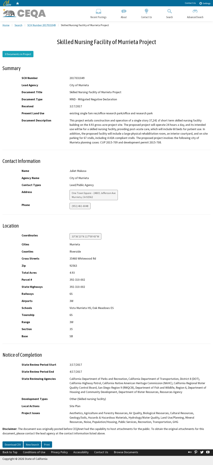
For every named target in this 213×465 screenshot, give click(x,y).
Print (47, 444)
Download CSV (13, 444)
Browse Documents (126, 452)
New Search (32, 444)
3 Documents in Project (18, 54)
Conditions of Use (34, 452)
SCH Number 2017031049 (41, 25)
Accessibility (81, 452)
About (124, 17)
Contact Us (190, 2)
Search (169, 17)
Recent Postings (98, 17)
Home (5, 25)
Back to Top (9, 452)
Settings (206, 3)
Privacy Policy (59, 452)
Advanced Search (195, 17)
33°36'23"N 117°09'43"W (85, 236)
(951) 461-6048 (80, 206)
